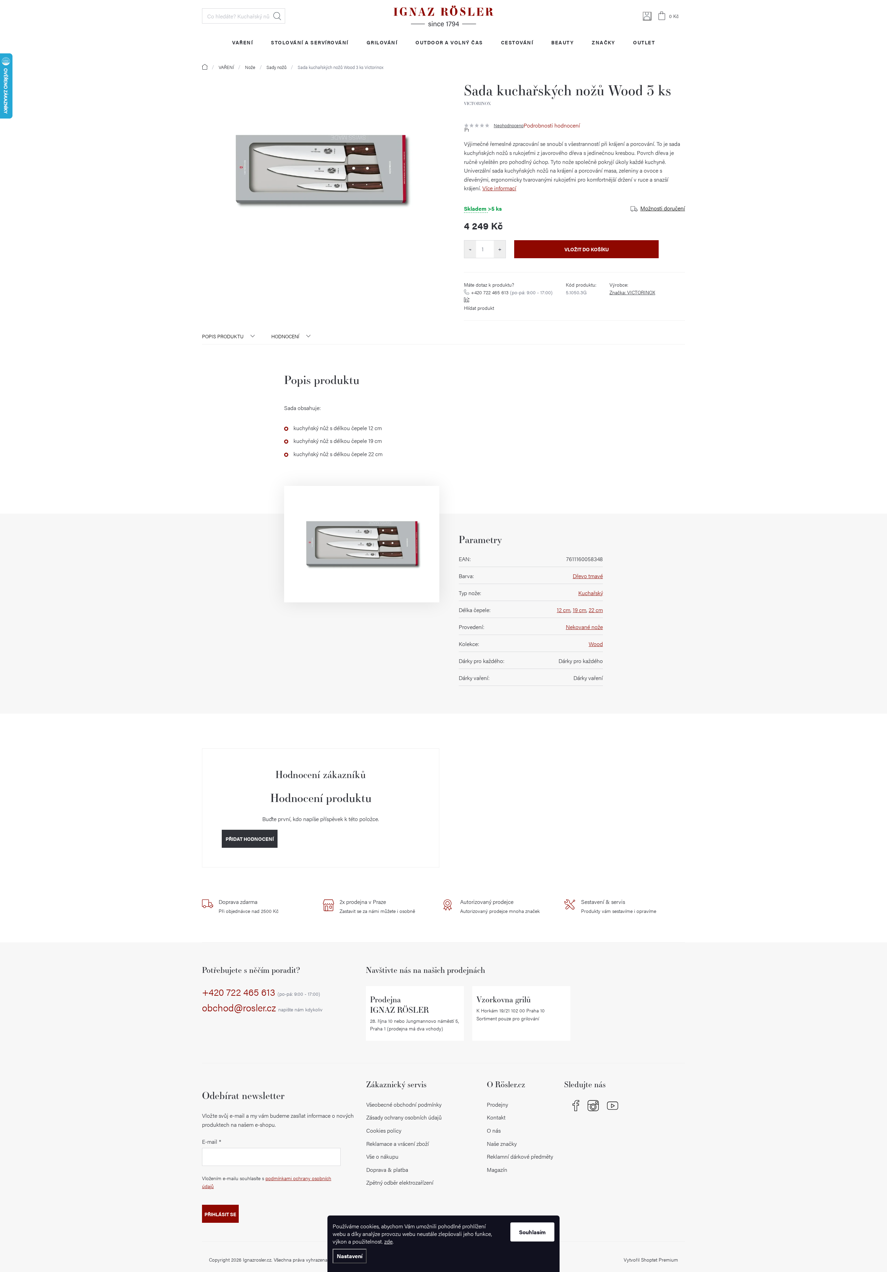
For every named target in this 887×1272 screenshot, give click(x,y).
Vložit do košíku (586, 249)
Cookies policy (383, 1130)
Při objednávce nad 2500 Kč (249, 906)
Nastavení (349, 1256)
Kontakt (496, 1117)
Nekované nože (584, 627)
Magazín (497, 1170)
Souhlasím (532, 1232)
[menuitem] (242, 42)
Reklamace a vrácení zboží (397, 1144)
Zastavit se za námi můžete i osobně (377, 906)
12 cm (563, 610)
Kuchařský (590, 593)
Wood (596, 644)
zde (388, 1241)
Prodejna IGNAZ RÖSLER (399, 1004)
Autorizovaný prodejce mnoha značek (500, 906)
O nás (494, 1130)
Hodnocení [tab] (285, 336)
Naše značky (502, 1144)
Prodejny (497, 1104)
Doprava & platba (387, 1170)
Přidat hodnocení (250, 838)
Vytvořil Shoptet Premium (651, 1259)
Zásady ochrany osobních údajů (404, 1117)
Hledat (277, 16)
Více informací (499, 188)
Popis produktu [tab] (223, 336)
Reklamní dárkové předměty (520, 1156)
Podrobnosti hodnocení (552, 125)
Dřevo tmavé (588, 576)
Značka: (632, 292)
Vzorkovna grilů (503, 999)
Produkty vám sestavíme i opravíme (618, 906)
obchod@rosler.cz (262, 1008)
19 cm (579, 610)
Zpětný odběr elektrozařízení (399, 1182)
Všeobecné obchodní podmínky (403, 1104)
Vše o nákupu (382, 1156)
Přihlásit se (220, 1214)
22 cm (596, 610)
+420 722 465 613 (512, 292)
